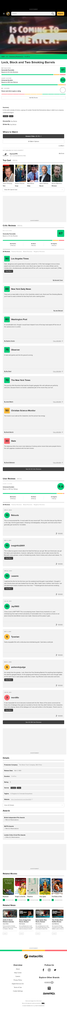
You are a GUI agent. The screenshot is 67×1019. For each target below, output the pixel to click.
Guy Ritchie (14, 121)
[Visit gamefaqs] (49, 994)
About (18, 969)
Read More (9, 271)
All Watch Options (33, 141)
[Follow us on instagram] (49, 971)
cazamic (12, 576)
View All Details (9, 805)
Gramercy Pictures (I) (16, 57)
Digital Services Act (18, 984)
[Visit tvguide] (49, 989)
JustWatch (61, 146)
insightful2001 (15, 545)
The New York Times (17, 380)
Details (6, 758)
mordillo (12, 697)
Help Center (18, 973)
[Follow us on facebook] (43, 971)
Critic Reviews (9, 225)
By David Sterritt (8, 432)
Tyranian (12, 637)
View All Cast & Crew (10, 190)
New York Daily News (18, 289)
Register (60, 13)
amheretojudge (16, 667)
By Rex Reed (7, 371)
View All (15, 160)
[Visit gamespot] (49, 983)
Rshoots (12, 515)
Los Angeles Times (17, 258)
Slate (10, 441)
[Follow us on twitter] (55, 971)
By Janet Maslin (8, 402)
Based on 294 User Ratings (9, 82)
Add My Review (33, 97)
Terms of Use (18, 987)
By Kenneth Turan (58, 280)
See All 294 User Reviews (33, 722)
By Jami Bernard (58, 310)
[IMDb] (43, 1003)
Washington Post (16, 319)
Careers (17, 976)
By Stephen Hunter (9, 341)
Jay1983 (12, 606)
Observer (12, 350)
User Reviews (9, 478)
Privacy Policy (18, 980)
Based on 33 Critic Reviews (9, 72)
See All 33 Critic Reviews (33, 469)
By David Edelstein (9, 462)
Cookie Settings (18, 991)
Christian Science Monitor (20, 410)
